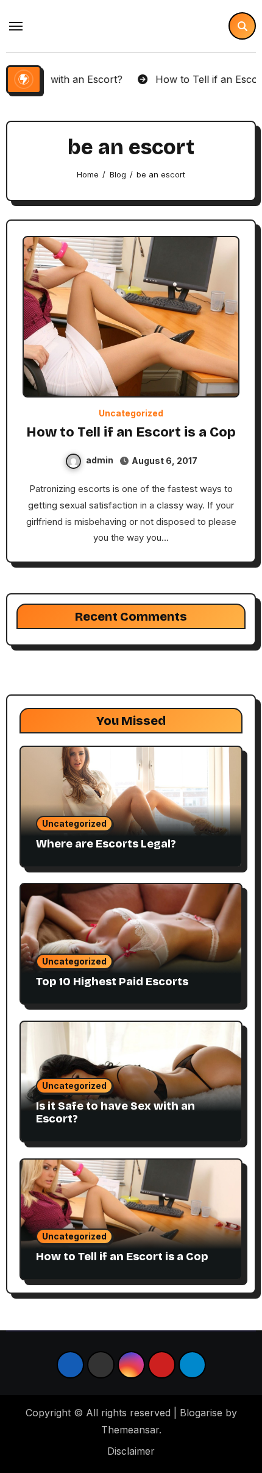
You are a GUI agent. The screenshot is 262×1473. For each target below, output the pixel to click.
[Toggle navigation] (16, 26)
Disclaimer (131, 1451)
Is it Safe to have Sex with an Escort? (115, 1112)
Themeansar (130, 1430)
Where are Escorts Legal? (106, 844)
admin (99, 460)
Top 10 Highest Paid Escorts (112, 981)
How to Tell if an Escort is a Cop (131, 432)
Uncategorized (131, 413)
